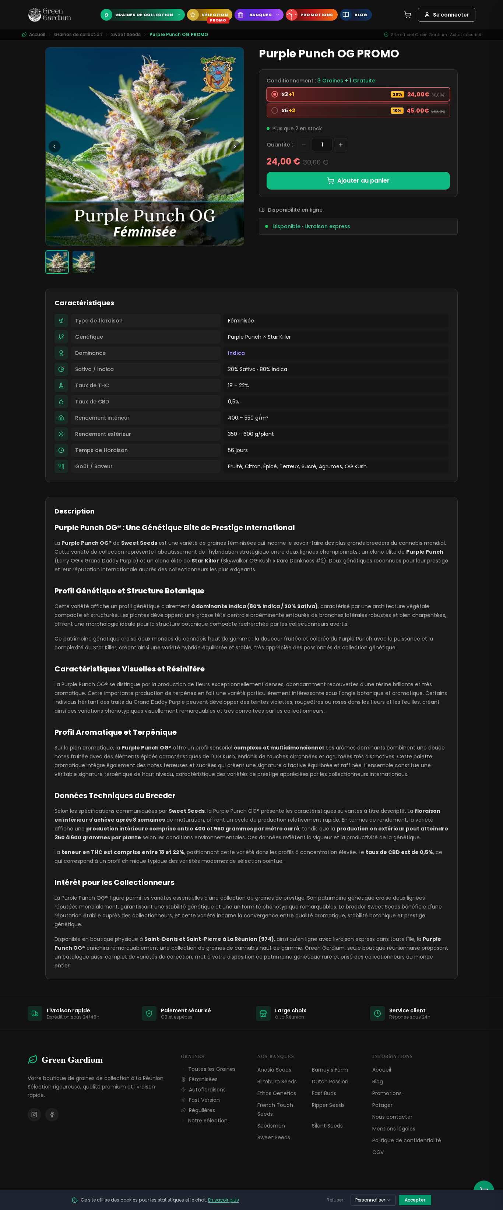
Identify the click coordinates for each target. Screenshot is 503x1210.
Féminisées (203, 1079)
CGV (378, 1152)
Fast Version (204, 1100)
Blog (377, 1081)
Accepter (415, 1200)
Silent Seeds (327, 1125)
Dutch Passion (330, 1081)
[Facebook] (52, 1114)
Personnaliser (370, 1200)
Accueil (381, 1069)
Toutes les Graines (212, 1069)
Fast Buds (324, 1093)
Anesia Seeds (274, 1069)
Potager (382, 1105)
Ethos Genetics (276, 1093)
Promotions (387, 1093)
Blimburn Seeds (277, 1081)
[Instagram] (34, 1114)
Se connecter (451, 14)
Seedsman (271, 1125)
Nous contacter (392, 1117)
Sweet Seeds (126, 35)
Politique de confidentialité (406, 1140)
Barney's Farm (330, 1069)
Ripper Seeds (328, 1105)
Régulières (202, 1110)
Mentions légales (393, 1128)
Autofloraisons (207, 1089)
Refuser (335, 1200)
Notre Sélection (208, 1120)
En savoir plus (223, 1200)
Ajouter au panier (363, 180)
